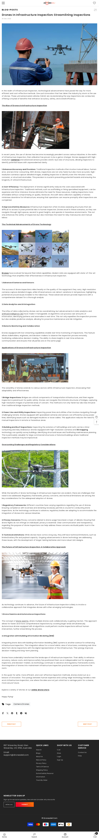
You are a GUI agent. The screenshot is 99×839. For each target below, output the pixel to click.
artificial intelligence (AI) (12, 314)
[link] (34, 835)
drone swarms (22, 621)
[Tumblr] (17, 713)
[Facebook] (3, 713)
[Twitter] (7, 713)
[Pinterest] (12, 713)
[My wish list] (94, 3)
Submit (25, 804)
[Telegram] (21, 713)
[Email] (26, 713)
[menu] (3, 3)
